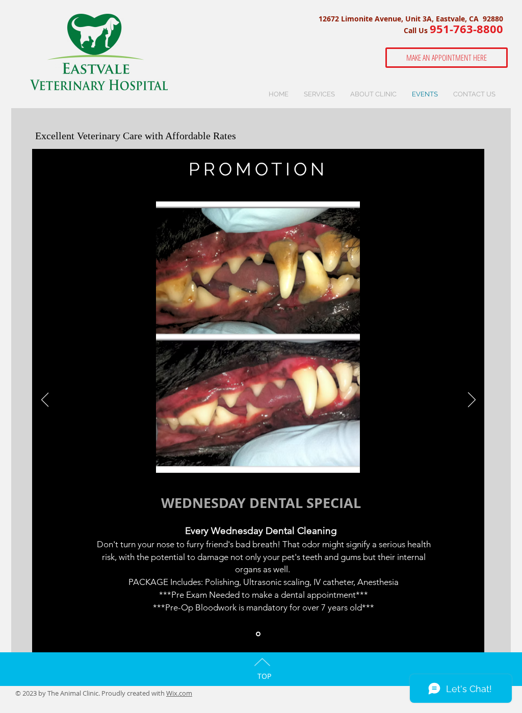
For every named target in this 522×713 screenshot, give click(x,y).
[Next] (472, 400)
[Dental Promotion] (258, 634)
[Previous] (45, 400)
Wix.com (179, 693)
